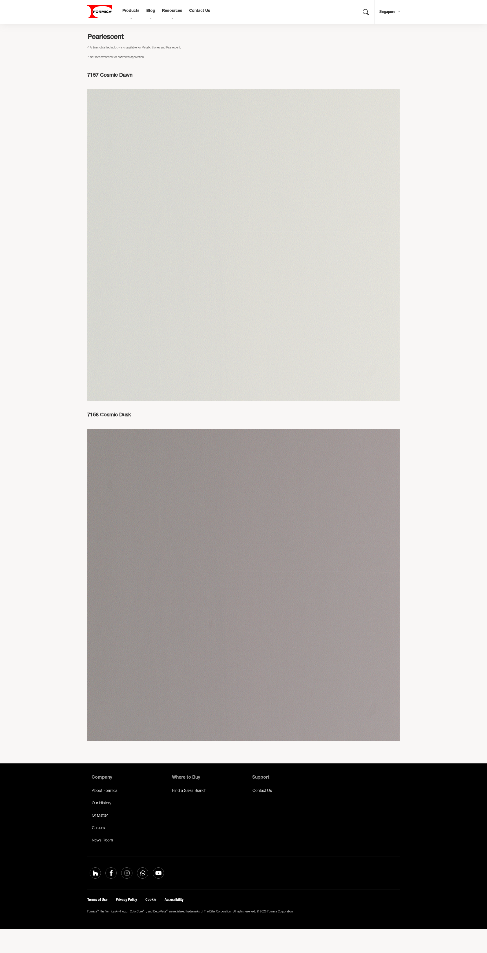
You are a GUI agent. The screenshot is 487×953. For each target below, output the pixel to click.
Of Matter (100, 815)
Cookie (150, 899)
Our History (101, 802)
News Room (102, 840)
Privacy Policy (126, 899)
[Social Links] (95, 873)
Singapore (387, 11)
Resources (172, 11)
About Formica (104, 790)
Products (131, 11)
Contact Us (199, 11)
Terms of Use (97, 899)
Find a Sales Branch (189, 790)
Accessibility (174, 899)
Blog (150, 11)
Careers (98, 827)
